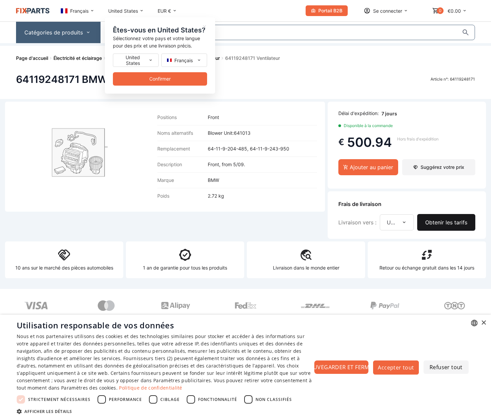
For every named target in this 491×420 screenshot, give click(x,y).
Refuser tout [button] (446, 367)
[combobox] (474, 323)
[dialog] (245, 367)
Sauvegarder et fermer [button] (341, 367)
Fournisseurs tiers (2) (148, 358)
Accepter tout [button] (396, 367)
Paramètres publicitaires (182, 380)
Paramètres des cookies (88, 388)
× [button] (483, 322)
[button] (164, 411)
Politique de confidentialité (150, 388)
